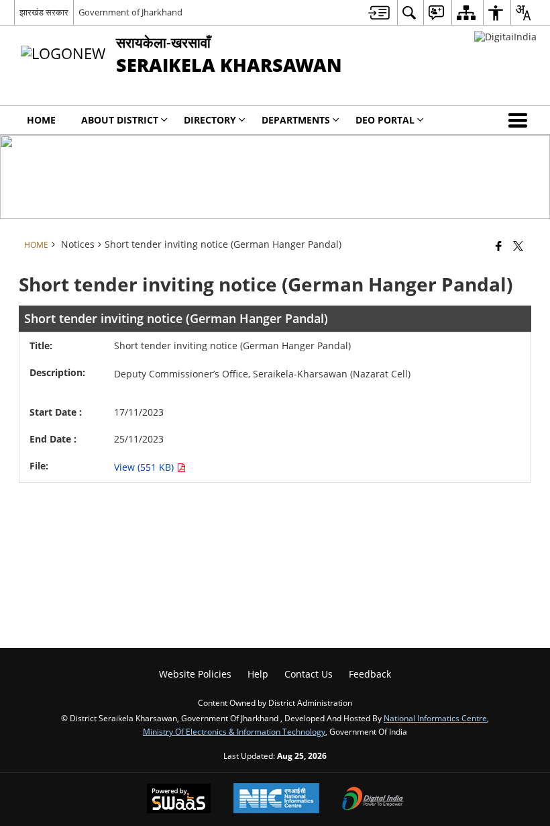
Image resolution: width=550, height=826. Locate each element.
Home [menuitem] (41, 119)
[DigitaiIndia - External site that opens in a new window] (505, 36)
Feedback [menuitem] (370, 674)
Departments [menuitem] (296, 119)
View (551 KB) (145, 467)
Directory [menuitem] (210, 119)
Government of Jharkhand (130, 12)
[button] (520, 120)
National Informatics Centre (435, 718)
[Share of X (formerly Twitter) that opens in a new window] (518, 245)
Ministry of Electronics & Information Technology (234, 731)
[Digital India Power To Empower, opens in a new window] (373, 800)
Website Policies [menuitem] (195, 674)
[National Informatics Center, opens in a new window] (276, 799)
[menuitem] (379, 12)
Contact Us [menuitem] (308, 674)
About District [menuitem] (119, 119)
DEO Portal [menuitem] (385, 119)
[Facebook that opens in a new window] (498, 245)
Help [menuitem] (258, 674)
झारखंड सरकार (43, 12)
